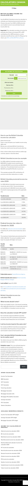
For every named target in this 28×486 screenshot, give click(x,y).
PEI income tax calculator (7, 459)
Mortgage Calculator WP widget (9, 420)
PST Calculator (5, 402)
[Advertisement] (14, 55)
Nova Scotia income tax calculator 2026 (11, 450)
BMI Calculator (5, 379)
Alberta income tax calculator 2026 (10, 431)
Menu (14, 8)
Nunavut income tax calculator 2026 (10, 453)
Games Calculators (6, 405)
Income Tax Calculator (7, 376)
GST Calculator (5, 382)
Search (23, 366)
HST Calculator (5, 385)
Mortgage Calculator (6, 391)
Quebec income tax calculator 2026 (10, 462)
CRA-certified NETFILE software (15, 38)
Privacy (25, 480)
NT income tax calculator (7, 447)
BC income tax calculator (7, 434)
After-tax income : (9, 82)
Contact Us (17, 481)
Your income (11, 78)
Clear (14, 93)
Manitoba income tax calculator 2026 (11, 437)
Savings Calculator (6, 399)
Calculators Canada (13, 2)
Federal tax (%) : (9, 90)
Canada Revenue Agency (18, 274)
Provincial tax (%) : (9, 88)
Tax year (11, 75)
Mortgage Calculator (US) (7, 393)
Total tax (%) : (10, 85)
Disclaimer (11, 481)
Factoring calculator (6, 388)
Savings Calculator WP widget (9, 417)
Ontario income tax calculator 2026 (10, 456)
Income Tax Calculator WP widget (10, 414)
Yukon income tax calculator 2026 (10, 468)
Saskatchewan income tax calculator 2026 (12, 465)
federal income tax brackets (15, 228)
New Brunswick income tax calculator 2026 (12, 439)
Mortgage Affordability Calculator (10, 396)
